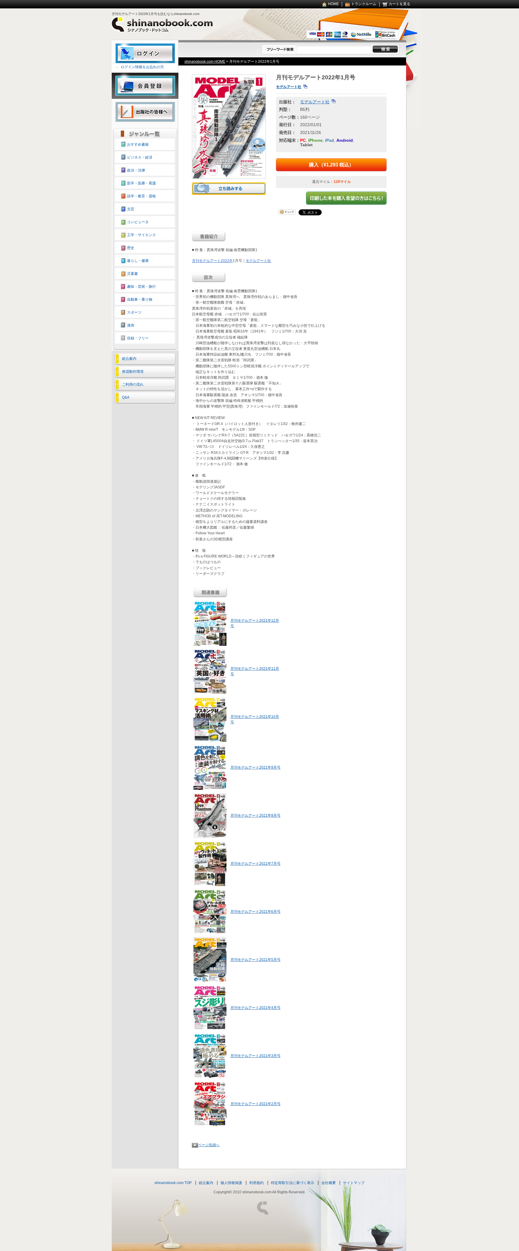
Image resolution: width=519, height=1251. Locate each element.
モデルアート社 (288, 87)
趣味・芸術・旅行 (141, 286)
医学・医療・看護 (141, 183)
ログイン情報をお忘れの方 (142, 67)
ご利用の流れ (133, 384)
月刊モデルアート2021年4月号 (255, 1008)
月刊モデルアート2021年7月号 (255, 863)
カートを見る (399, 4)
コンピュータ (138, 222)
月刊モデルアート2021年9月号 (255, 767)
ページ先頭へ (209, 1145)
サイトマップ (354, 1183)
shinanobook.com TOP (173, 1183)
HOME (333, 4)
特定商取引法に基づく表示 (292, 1183)
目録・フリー (138, 338)
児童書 (132, 274)
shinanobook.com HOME (204, 61)
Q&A (125, 397)
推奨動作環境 (133, 371)
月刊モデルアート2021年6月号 (255, 911)
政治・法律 (136, 170)
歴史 (130, 248)
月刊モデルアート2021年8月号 (255, 815)
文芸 (130, 209)
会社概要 (328, 1183)
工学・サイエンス (141, 235)
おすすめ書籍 (138, 144)
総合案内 (129, 359)
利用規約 (256, 1183)
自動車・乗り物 (139, 299)
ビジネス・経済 (139, 157)
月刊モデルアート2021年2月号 (255, 1104)
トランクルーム (363, 4)
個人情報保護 (231, 1183)
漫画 (130, 325)
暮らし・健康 (138, 261)
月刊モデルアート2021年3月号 (255, 1056)
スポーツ (134, 312)
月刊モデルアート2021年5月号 (255, 960)
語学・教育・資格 (141, 196)
